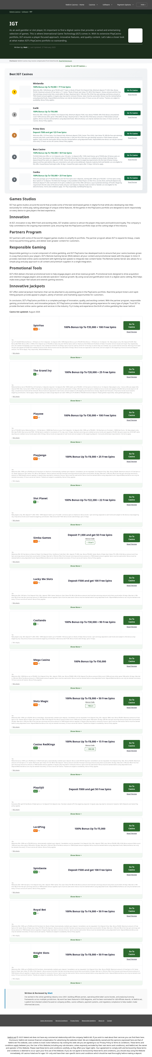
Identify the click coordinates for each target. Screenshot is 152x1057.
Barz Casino (39, 149)
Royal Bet (39, 909)
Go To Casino (132, 90)
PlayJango (39, 455)
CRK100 (91, 749)
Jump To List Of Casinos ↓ (76, 66)
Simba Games (42, 537)
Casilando (39, 620)
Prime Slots (39, 128)
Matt (25, 47)
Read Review (132, 94)
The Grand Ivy (42, 370)
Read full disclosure (65, 61)
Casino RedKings (44, 744)
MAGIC (91, 706)
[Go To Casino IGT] (134, 36)
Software (106, 5)
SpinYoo (38, 325)
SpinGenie (39, 868)
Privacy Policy (74, 1020)
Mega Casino (41, 660)
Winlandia (38, 83)
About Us (101, 1020)
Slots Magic (40, 701)
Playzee (38, 413)
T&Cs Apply (16, 353)
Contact (109, 1020)
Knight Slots (41, 953)
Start (91, 542)
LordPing (39, 827)
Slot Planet (40, 498)
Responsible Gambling (89, 1020)
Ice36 (35, 108)
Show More (75, 357)
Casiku (36, 172)
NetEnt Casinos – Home (75, 5)
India (142, 5)
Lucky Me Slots (43, 579)
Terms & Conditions (61, 1020)
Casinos (92, 5)
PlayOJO (38, 787)
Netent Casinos (15, 12)
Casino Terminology (46, 1020)
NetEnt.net (11, 1037)
